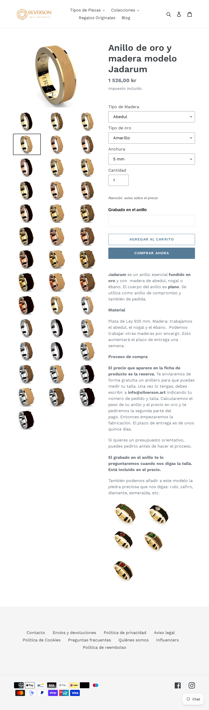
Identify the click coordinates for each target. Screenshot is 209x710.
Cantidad (117, 170)
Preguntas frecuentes (89, 640)
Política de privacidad (125, 632)
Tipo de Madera (123, 106)
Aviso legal (164, 632)
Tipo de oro (119, 127)
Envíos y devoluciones (74, 632)
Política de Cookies (41, 640)
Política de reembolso (104, 647)
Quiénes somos (134, 640)
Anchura (116, 149)
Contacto (36, 632)
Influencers (167, 640)
